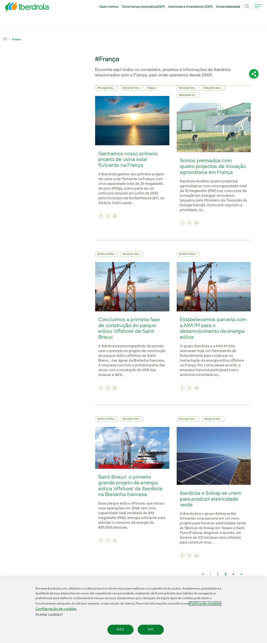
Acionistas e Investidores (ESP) (190, 7)
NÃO (120, 629)
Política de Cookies (205, 603)
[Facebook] (100, 216)
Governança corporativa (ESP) (143, 7)
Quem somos (108, 7)
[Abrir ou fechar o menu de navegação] (257, 9)
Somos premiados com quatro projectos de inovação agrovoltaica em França (213, 166)
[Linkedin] (114, 216)
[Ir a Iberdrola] (21, 8)
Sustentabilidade (228, 7)
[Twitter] (108, 216)
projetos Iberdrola (134, 88)
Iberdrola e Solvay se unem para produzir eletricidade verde (210, 499)
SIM (151, 629)
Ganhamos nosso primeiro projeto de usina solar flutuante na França (128, 159)
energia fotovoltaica (108, 88)
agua (152, 88)
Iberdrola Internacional (190, 95)
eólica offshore (107, 254)
